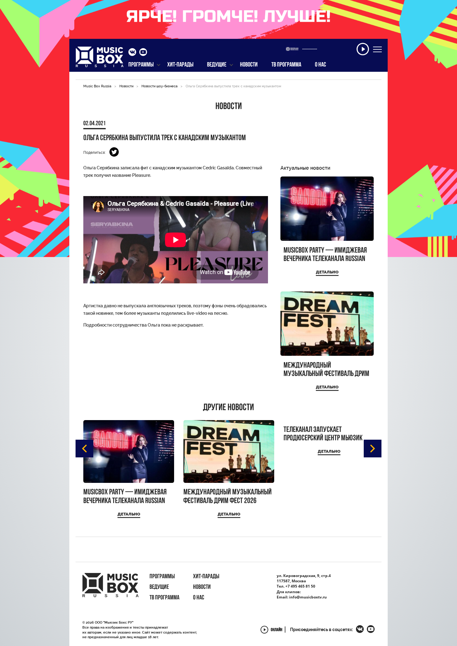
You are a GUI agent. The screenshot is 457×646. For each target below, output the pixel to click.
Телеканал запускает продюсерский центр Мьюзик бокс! (323, 434)
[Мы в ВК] (132, 52)
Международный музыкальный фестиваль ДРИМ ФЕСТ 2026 (326, 370)
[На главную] (100, 59)
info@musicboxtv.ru (308, 597)
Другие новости (228, 408)
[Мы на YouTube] (143, 52)
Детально (327, 272)
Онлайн (276, 630)
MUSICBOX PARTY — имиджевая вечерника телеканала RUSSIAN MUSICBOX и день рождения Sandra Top (325, 255)
